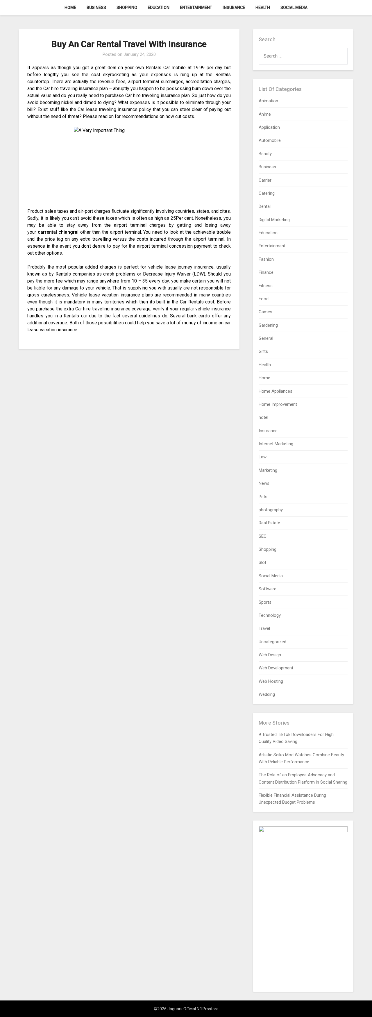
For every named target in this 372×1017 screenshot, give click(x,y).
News (264, 483)
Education (158, 7)
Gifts (263, 351)
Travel (264, 628)
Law (263, 457)
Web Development (276, 668)
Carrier (265, 180)
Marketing (268, 470)
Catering (267, 193)
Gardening (268, 325)
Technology (270, 615)
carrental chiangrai (58, 232)
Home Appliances (275, 391)
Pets (263, 496)
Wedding (267, 694)
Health (262, 7)
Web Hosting (271, 681)
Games (265, 311)
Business (96, 7)
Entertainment (196, 7)
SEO (263, 536)
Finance (266, 272)
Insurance (234, 7)
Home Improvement (278, 404)
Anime (265, 114)
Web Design (270, 654)
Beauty (265, 153)
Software (267, 588)
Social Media (293, 7)
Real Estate (269, 523)
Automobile (270, 140)
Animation (268, 100)
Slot (262, 562)
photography (271, 509)
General (266, 338)
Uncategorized (272, 641)
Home (70, 7)
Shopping (127, 7)
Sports (265, 602)
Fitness (266, 285)
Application (269, 127)
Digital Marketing (274, 219)
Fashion (266, 259)
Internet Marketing (276, 443)
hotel (263, 417)
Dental (265, 206)
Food (264, 298)
